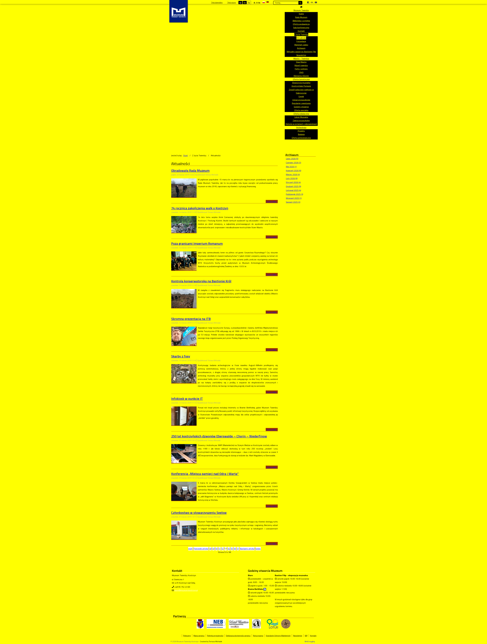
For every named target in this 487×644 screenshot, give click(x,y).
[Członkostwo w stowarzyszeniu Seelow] (184, 529)
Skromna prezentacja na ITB (191, 318)
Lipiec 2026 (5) (292, 158)
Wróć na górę (310, 641)
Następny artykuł (247, 548)
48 (210, 548)
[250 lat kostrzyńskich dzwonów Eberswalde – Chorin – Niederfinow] (184, 453)
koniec (258, 548)
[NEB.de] (216, 623)
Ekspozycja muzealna (301, 82)
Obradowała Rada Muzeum (190, 170)
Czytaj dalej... (271, 201)
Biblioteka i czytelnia (301, 20)
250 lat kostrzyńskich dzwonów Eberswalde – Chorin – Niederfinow (219, 436)
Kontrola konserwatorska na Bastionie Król (201, 281)
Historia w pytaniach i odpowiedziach (301, 123)
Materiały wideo (301, 44)
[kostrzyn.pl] (200, 623)
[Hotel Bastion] (239, 623)
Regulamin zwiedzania (301, 103)
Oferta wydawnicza (301, 24)
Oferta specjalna (301, 110)
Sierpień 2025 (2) (293, 202)
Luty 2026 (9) (292, 178)
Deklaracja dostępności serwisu (238, 635)
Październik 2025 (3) (294, 194)
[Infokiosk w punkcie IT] (184, 415)
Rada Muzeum (301, 17)
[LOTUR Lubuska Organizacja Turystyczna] (272, 623)
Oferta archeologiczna (301, 137)
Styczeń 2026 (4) (293, 182)
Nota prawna (258, 635)
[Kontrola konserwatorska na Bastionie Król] (184, 298)
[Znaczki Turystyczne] (286, 623)
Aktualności (301, 37)
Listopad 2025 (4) (293, 190)
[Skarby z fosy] (184, 373)
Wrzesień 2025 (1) (294, 198)
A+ (259, 2)
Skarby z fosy (180, 356)
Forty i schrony (301, 68)
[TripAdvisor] (312, 2)
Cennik (301, 96)
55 (232, 548)
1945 (301, 72)
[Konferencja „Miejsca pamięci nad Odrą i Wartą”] (184, 490)
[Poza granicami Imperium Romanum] (184, 260)
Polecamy (187, 635)
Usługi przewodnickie (301, 99)
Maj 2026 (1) (291, 166)
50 (216, 548)
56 (235, 548)
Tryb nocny (231, 2)
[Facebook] (308, 2)
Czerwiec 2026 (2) (293, 162)
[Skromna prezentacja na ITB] (184, 335)
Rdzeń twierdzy (301, 65)
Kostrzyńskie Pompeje (301, 86)
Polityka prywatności (215, 635)
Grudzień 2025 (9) (293, 186)
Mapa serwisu (199, 635)
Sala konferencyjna (301, 27)
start (190, 548)
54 (229, 548)
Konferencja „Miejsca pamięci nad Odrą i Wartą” (205, 473)
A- (255, 2)
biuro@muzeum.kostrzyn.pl (186, 590)
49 (213, 548)
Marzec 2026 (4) (293, 174)
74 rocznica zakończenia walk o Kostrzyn (199, 208)
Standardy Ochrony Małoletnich (278, 635)
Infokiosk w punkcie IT (187, 398)
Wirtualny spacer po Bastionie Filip (301, 51)
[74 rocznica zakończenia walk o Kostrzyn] (184, 224)
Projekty (301, 130)
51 (219, 548)
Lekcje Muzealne (301, 117)
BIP (306, 635)
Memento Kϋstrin (301, 75)
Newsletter (301, 55)
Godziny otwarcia (301, 106)
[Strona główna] (301, 6)
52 (222, 548)
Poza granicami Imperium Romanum (197, 243)
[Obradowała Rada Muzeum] (184, 187)
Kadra (301, 13)
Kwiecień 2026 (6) (293, 170)
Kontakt (301, 30)
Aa (240, 2)
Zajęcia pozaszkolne (301, 120)
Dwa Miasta (301, 61)
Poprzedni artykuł (200, 548)
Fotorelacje (301, 41)
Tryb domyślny (217, 2)
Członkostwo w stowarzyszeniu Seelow (199, 512)
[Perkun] (256, 623)
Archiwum (301, 48)
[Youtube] (316, 2)
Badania (301, 134)
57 (238, 548)
